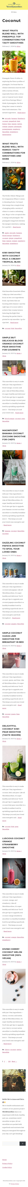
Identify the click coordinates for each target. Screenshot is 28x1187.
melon (19, 124)
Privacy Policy (7, 1163)
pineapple (18, 126)
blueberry (21, 118)
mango (14, 124)
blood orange (7, 235)
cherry (7, 1049)
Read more (22, 113)
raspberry (16, 129)
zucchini (5, 534)
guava (13, 714)
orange (4, 126)
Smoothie (5, 132)
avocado (8, 118)
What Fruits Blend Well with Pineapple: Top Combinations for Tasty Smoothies (13, 36)
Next (14, 1061)
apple (7, 233)
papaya (10, 126)
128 (9, 1061)
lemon (4, 124)
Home (4, 1160)
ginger (11, 238)
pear (23, 419)
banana (14, 118)
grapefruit (12, 121)
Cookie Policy (7, 1167)
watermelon (6, 134)
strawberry (14, 132)
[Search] (23, 1144)
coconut (5, 121)
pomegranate (7, 129)
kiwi (18, 121)
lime (9, 124)
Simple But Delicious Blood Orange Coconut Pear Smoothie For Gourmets (12, 343)
